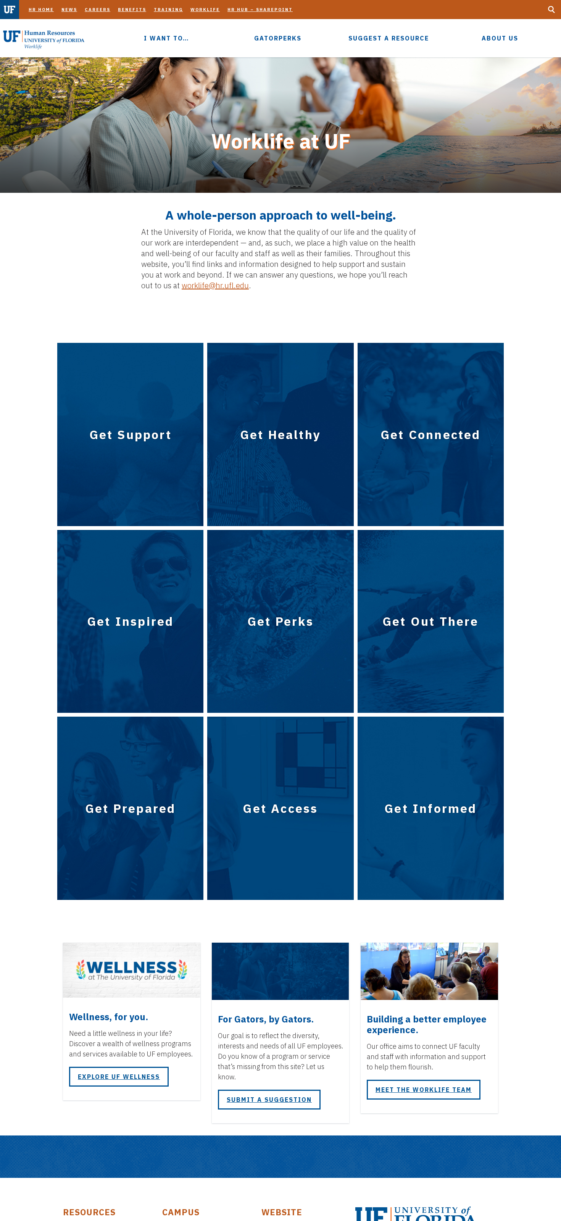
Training (168, 9)
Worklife (205, 9)
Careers (97, 9)
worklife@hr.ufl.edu (215, 285)
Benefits (132, 9)
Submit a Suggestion (269, 1099)
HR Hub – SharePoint (260, 9)
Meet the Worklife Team (424, 1089)
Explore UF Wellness (119, 1076)
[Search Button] (551, 9)
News (69, 9)
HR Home (41, 9)
